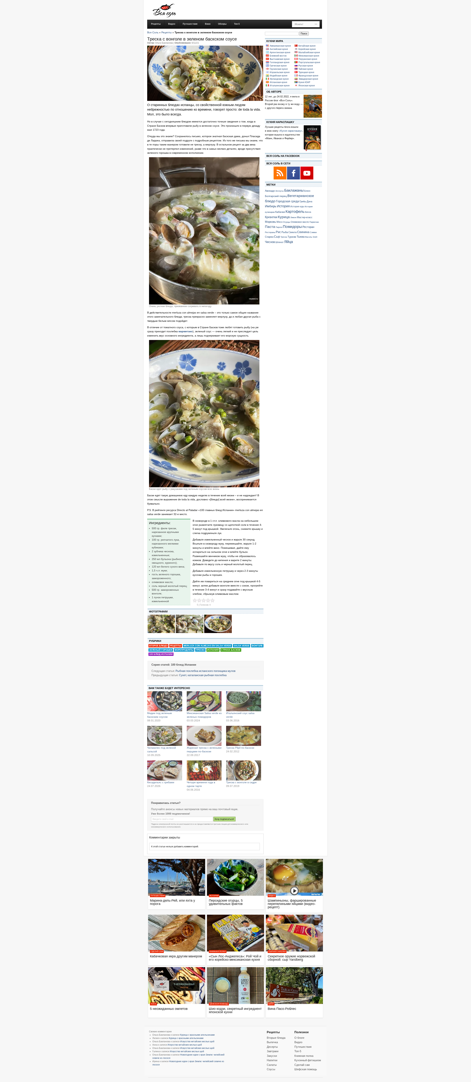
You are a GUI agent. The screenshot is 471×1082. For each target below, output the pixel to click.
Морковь (270, 221)
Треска (200, 650)
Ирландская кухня (279, 79)
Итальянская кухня (280, 85)
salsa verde (241, 645)
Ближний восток (278, 55)
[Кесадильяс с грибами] (164, 770)
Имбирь (270, 206)
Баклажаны (294, 190)
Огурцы (286, 222)
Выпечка (272, 1042)
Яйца (288, 241)
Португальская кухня (309, 62)
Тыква (300, 236)
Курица (284, 217)
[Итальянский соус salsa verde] (243, 701)
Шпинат (279, 242)
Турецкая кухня (306, 72)
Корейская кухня (307, 49)
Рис (278, 232)
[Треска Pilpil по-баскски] (243, 736)
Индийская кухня (278, 75)
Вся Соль (152, 32)
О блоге (299, 1037)
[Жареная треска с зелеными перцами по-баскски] (204, 736)
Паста (270, 227)
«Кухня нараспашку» (290, 130)
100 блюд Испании (161, 654)
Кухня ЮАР (304, 82)
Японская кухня (306, 85)
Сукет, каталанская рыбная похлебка (202, 675)
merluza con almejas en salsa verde (207, 645)
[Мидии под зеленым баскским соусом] (164, 701)
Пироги (279, 227)
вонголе (257, 645)
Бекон (307, 191)
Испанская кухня (278, 82)
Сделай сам (157, 951)
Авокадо (270, 190)
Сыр (277, 236)
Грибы (303, 201)
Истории (214, 896)
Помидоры (292, 226)
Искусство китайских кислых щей (197, 1041)
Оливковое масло (300, 222)
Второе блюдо (158, 645)
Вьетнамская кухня (280, 59)
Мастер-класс (304, 217)
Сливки (313, 232)
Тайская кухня (305, 69)
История (283, 206)
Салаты (272, 1064)
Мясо (279, 222)
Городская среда (287, 201)
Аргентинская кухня (280, 52)
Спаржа (269, 236)
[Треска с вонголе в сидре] (243, 770)
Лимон (293, 217)
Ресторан (308, 226)
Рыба (284, 232)
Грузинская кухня (279, 69)
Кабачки (280, 211)
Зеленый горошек (160, 650)
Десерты (272, 1046)
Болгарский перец (276, 196)
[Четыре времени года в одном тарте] (204, 770)
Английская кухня (279, 49)
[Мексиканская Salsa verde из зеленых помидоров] (204, 701)
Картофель (295, 211)
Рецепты (166, 32)
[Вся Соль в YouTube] (306, 179)
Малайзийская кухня (309, 52)
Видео (271, 896)
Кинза (308, 212)
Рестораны (270, 232)
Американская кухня (280, 46)
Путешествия (158, 896)
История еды (297, 206)
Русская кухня (305, 65)
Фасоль (308, 237)
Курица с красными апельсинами (197, 1035)
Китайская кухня (307, 46)
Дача (309, 201)
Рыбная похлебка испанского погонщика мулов (206, 670)
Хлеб (315, 237)
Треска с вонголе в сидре (241, 782)
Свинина (303, 232)
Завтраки (272, 1051)
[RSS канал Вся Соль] (280, 179)
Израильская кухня (280, 72)
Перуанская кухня (307, 59)
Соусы (271, 1069)
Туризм (292, 236)
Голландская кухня (279, 62)
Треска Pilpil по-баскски (240, 747)
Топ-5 (153, 1004)
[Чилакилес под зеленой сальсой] (164, 736)
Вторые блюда (276, 1037)
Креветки (271, 217)
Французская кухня (308, 75)
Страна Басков (230, 650)
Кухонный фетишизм (307, 1060)
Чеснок (270, 242)
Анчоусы (279, 191)
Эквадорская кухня (308, 79)
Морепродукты (184, 650)
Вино (271, 1004)
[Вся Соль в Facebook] (293, 179)
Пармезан (314, 222)
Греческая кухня (278, 65)
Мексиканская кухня (308, 55)
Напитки (272, 1060)
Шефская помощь (219, 1004)
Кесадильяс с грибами (160, 782)
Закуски (272, 1055)
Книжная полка (218, 951)
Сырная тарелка (277, 951)
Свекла (292, 232)
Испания (213, 650)
